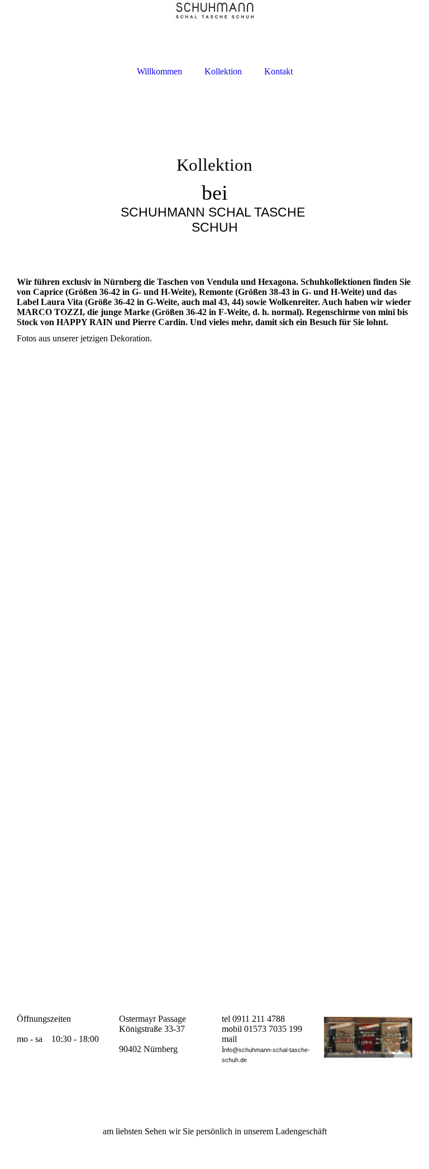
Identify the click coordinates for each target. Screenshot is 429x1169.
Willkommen (159, 71)
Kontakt (278, 71)
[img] (214, 29)
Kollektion (223, 71)
